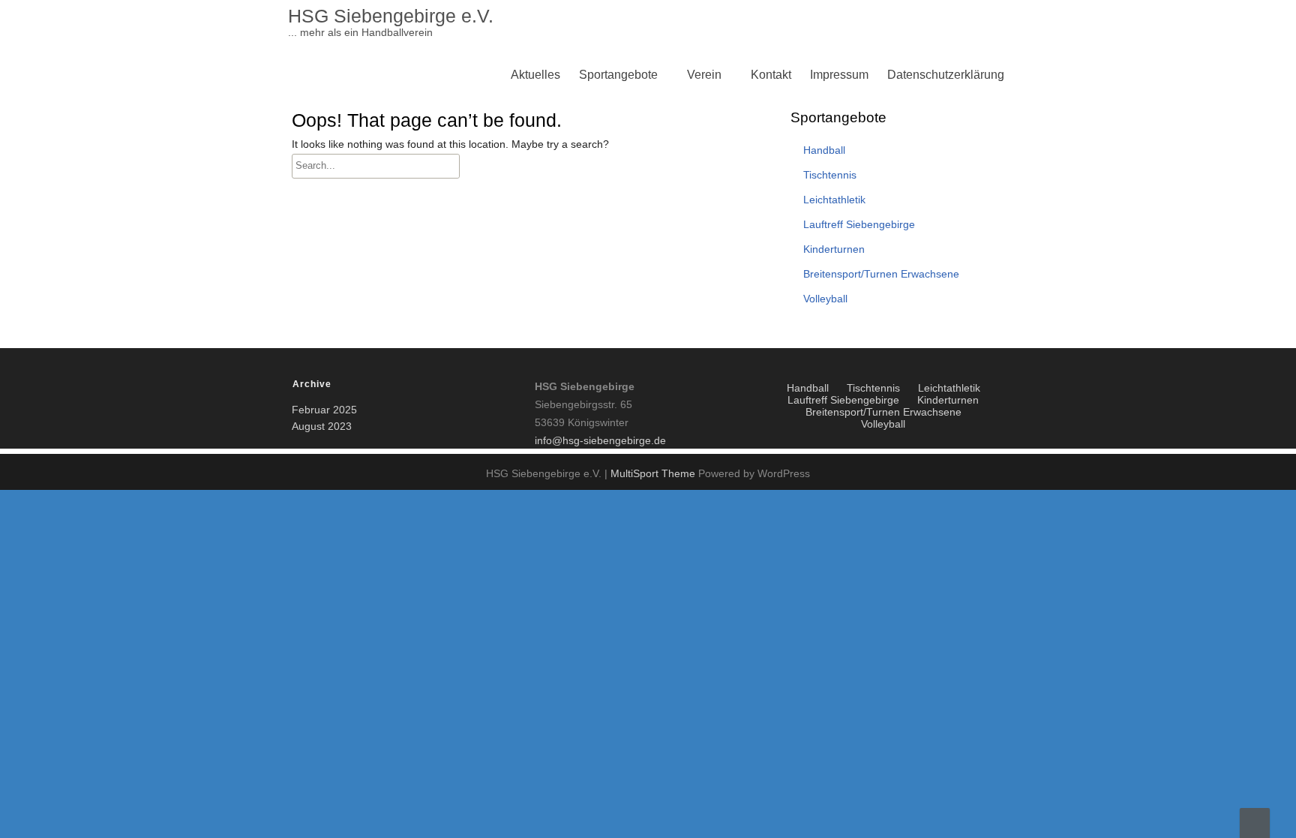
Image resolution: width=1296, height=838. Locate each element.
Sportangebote (618, 74)
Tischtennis (613, 220)
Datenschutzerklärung (945, 74)
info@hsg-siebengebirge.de (600, 440)
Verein (704, 74)
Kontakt (771, 74)
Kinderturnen (617, 184)
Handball (824, 150)
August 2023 (322, 426)
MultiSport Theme (654, 473)
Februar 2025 (324, 410)
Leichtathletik (618, 256)
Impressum (839, 74)
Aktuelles (535, 74)
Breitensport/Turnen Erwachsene (670, 220)
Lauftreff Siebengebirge (645, 292)
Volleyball (609, 184)
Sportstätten (614, 328)
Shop (705, 328)
